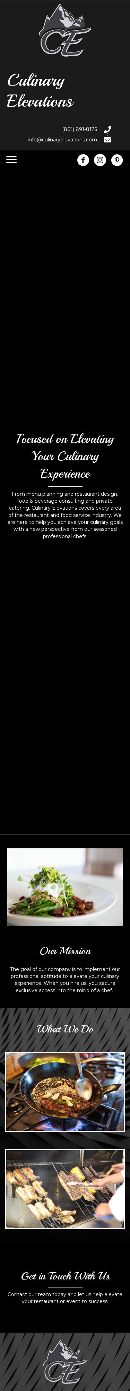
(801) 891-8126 (79, 129)
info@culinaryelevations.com (62, 140)
